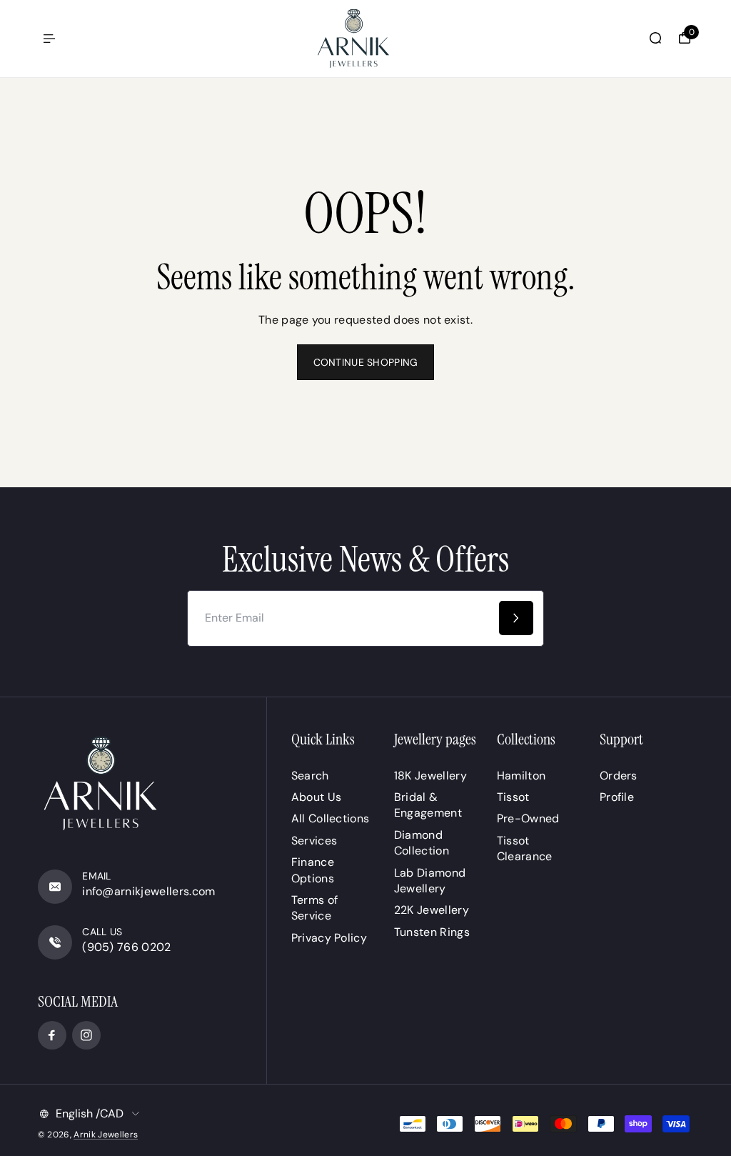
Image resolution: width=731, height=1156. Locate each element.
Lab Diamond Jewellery (430, 880)
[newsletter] (516, 618)
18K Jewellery (430, 775)
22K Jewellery (431, 909)
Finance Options (312, 869)
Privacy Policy (329, 937)
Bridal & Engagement (428, 804)
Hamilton (521, 775)
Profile (617, 796)
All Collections (330, 818)
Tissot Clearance (525, 848)
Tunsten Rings (432, 932)
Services (314, 840)
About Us (316, 796)
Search (310, 775)
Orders (618, 775)
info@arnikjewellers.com (148, 891)
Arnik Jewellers (106, 1134)
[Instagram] (86, 1035)
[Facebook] (52, 1035)
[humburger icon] (49, 38)
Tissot (513, 796)
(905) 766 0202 (126, 947)
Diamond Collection (421, 842)
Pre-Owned (528, 818)
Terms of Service (314, 907)
